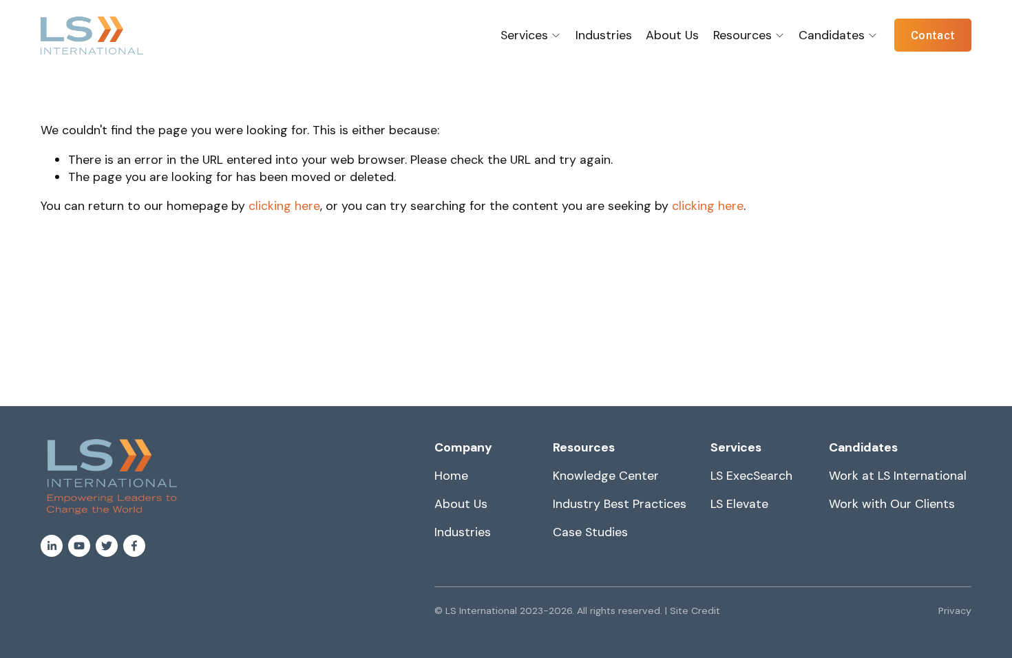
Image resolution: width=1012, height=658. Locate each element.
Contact (933, 35)
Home (451, 475)
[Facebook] (134, 546)
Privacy (954, 610)
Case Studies (590, 532)
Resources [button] (742, 35)
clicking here (284, 205)
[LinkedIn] (52, 546)
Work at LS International (898, 475)
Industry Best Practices (619, 503)
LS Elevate (739, 503)
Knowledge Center (606, 475)
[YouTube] (79, 546)
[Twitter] (107, 546)
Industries (604, 35)
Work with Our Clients (892, 503)
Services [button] (524, 35)
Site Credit (695, 610)
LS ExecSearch (751, 475)
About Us (672, 35)
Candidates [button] (832, 35)
